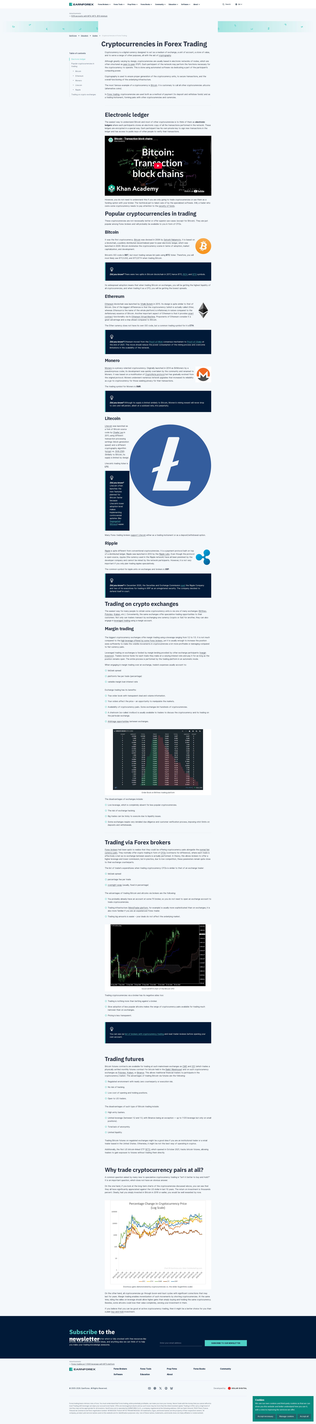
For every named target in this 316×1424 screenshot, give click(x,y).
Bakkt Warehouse (173, 1069)
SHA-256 (119, 451)
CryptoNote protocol (155, 374)
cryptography (165, 55)
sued (183, 585)
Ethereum (79, 76)
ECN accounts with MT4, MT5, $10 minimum (89, 16)
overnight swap (115, 885)
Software (184, 4)
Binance (140, 1072)
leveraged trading (122, 620)
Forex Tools (118, 4)
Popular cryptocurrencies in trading (82, 65)
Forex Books (145, 4)
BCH (185, 274)
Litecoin (78, 85)
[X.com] (160, 1388)
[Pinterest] (155, 1388)
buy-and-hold (117, 1311)
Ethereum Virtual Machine (143, 316)
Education (172, 4)
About (195, 4)
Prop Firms (132, 4)
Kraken (117, 614)
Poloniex (109, 614)
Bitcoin (78, 71)
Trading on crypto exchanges (83, 94)
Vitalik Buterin (146, 304)
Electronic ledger (78, 59)
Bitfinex (202, 611)
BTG (194, 274)
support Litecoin (138, 535)
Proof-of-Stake (194, 341)
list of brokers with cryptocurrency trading (144, 1034)
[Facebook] (166, 1388)
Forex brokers (111, 849)
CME (185, 1066)
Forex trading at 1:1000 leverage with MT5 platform (93, 1364)
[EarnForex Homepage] (81, 4)
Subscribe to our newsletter (225, 1343)
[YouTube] (149, 1388)
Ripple (78, 90)
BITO (147, 1149)
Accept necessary (265, 1416)
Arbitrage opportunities (118, 721)
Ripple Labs (164, 554)
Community (159, 4)
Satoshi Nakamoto (172, 239)
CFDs (163, 852)
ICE (193, 1066)
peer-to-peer (129, 64)
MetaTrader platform (138, 907)
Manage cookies (286, 1416)
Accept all (304, 1416)
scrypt (108, 451)
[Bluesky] (171, 1388)
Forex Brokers (103, 4)
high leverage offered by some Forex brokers (141, 640)
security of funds (167, 206)
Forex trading (113, 94)
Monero (78, 80)
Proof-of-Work (156, 341)
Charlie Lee (118, 432)
